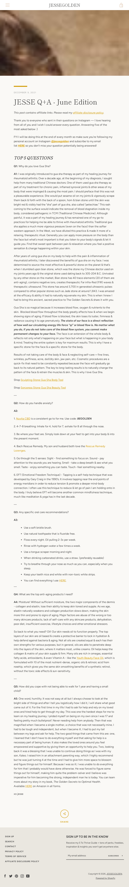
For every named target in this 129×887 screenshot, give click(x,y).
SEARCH (9, 841)
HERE (21, 145)
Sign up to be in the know (87, 837)
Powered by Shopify (105, 878)
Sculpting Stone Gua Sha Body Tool (42, 379)
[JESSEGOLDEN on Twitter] (10, 875)
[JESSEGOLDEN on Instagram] (22, 875)
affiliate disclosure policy (88, 112)
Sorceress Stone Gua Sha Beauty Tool (43, 387)
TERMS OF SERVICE (15, 856)
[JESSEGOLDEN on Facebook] (5, 875)
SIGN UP (9, 836)
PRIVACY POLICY (14, 851)
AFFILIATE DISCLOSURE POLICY (22, 861)
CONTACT (10, 846)
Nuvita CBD (23, 418)
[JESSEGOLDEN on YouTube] (28, 875)
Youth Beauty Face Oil (90, 657)
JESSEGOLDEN (64, 5)
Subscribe (114, 856)
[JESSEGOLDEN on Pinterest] (16, 875)
